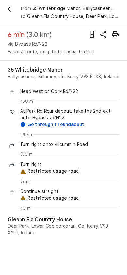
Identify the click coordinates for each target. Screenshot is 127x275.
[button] (69, 91)
